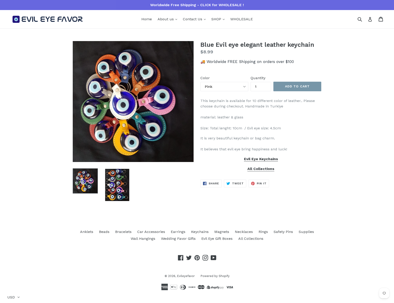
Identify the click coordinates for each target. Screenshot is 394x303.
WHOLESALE (241, 19)
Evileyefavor (186, 276)
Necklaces (244, 232)
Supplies (306, 232)
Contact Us (193, 19)
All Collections (250, 238)
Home (146, 19)
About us (166, 19)
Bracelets (123, 232)
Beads (104, 232)
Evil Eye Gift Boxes (217, 238)
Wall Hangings (143, 238)
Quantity (258, 78)
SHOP (216, 19)
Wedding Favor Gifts (178, 238)
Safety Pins (283, 232)
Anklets (86, 232)
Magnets (221, 232)
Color (205, 78)
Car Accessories (151, 232)
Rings (263, 232)
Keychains (200, 232)
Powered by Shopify (215, 276)
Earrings (178, 232)
